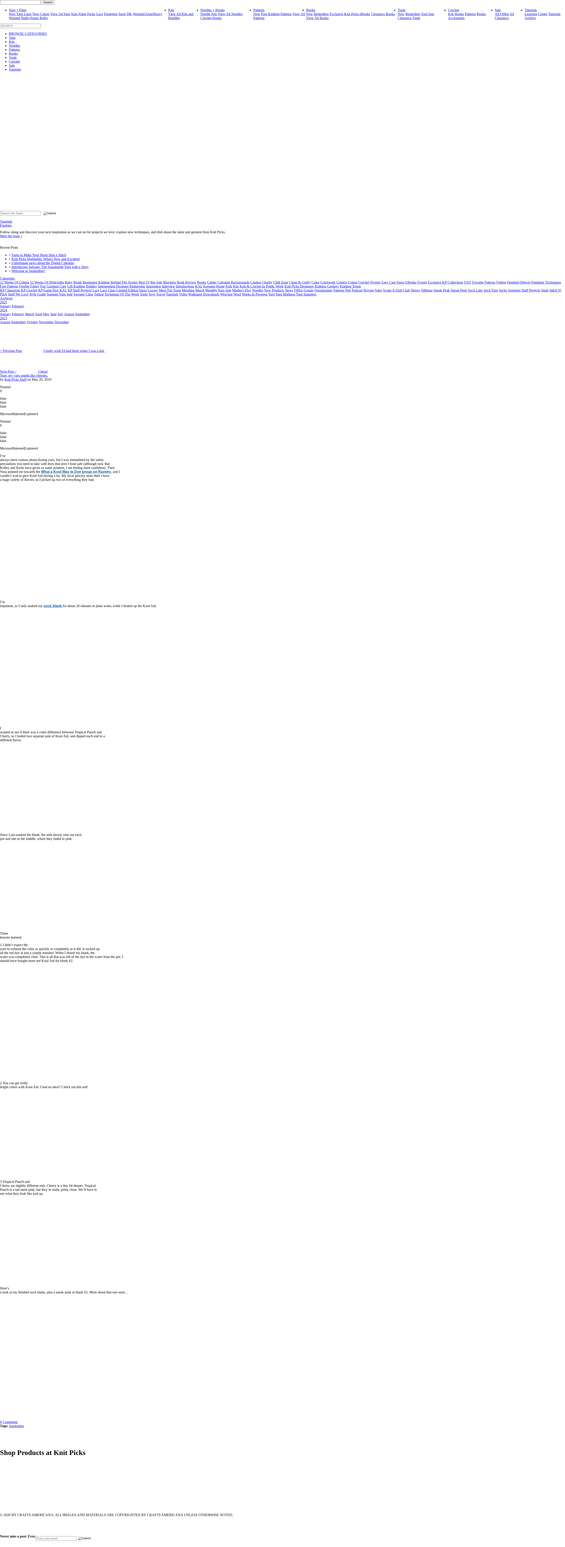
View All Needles (230, 14)
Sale (498, 10)
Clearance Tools (409, 18)
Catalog (255, 282)
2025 (3, 302)
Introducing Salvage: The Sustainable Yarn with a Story (50, 267)
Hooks (459, 14)
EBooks (410, 282)
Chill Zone (280, 282)
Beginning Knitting (96, 282)
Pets (348, 290)
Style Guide (37, 294)
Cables (212, 282)
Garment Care (56, 286)
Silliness (427, 290)
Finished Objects (518, 282)
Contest (341, 282)
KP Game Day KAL (52, 290)
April (38, 314)
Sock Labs (475, 290)
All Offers (502, 14)
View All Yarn (60, 14)
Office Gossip (303, 290)
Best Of (144, 282)
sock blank (53, 606)
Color (315, 282)
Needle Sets (208, 14)
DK (129, 14)
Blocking (169, 282)
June (53, 314)
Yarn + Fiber (17, 10)
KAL (198, 286)
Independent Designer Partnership (121, 286)
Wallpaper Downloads (203, 294)
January (5, 306)
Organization (323, 290)
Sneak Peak (441, 290)
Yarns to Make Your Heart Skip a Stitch (38, 255)
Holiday (91, 286)
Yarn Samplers (306, 294)
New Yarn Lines (20, 14)
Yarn (12, 38)
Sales (378, 290)
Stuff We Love (18, 294)
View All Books (317, 18)
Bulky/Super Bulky (34, 18)
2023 (3, 318)
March (29, 314)
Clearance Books (383, 14)
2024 (3, 310)
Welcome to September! (28, 271)
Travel (160, 294)
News (289, 290)
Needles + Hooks (212, 10)
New (256, 14)
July (60, 314)
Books (310, 10)
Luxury (153, 290)
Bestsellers (321, 14)
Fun (43, 286)
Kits (171, 10)
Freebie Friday (29, 286)
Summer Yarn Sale (60, 294)
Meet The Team (170, 290)
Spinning (514, 290)
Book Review (186, 282)
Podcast (357, 290)
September (82, 314)
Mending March (193, 290)
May (46, 314)
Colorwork (327, 282)
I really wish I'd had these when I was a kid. (74, 351)
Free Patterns (9, 286)
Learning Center (536, 14)
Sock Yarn (491, 290)
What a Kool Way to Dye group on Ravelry (76, 472)
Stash (544, 290)
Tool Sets (427, 14)
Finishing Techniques (546, 282)
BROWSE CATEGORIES (28, 34)
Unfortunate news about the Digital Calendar (42, 263)
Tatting (99, 294)
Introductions (185, 286)
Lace (99, 14)
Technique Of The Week (122, 294)
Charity (267, 282)
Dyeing (375, 282)
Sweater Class (83, 294)
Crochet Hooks (211, 18)
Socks (503, 290)
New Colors (40, 14)
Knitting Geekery (327, 286)
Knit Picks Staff (15, 379)
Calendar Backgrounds (233, 282)
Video (183, 294)
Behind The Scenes (124, 282)
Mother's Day (241, 290)
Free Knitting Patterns (276, 14)
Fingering (110, 14)
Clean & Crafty (300, 282)
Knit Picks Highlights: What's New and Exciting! (45, 259)
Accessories (456, 18)
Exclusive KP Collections (445, 282)
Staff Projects (531, 290)
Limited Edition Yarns (131, 290)
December (62, 322)
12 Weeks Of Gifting (14, 282)
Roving (368, 290)
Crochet (453, 10)
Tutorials (531, 10)
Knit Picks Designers (299, 286)
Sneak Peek (459, 290)
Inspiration (153, 286)
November (46, 322)
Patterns (258, 10)
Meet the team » (11, 236)
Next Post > (8, 371)
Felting (501, 282)
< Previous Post (11, 351)
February (18, 306)
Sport (122, 14)
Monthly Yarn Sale (218, 290)
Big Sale (156, 282)
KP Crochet (29, 290)
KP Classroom (10, 290)
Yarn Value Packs (83, 14)
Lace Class (107, 290)
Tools (401, 10)
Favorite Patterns (483, 282)
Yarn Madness (285, 294)
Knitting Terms (350, 286)
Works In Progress (254, 294)
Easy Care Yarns (392, 282)
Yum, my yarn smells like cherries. (24, 375)
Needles (14, 45)
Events (422, 282)
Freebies (6, 225)
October (32, 322)
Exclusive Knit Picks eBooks (350, 14)
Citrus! (43, 371)
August (69, 314)
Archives (6, 298)
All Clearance (504, 16)
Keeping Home (214, 286)
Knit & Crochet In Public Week (262, 286)
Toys (152, 294)
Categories (7, 278)
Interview (168, 286)
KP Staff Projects (80, 290)
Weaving (226, 294)
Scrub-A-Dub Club (396, 290)
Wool (237, 294)
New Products (274, 290)
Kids (229, 286)
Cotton (352, 282)
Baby (68, 282)
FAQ (467, 282)
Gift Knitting (76, 286)
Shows (415, 290)
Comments (10, 1422)
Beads (77, 282)
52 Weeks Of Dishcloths (47, 282)
